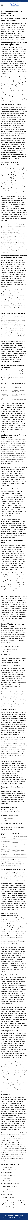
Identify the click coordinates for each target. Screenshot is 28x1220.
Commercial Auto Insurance (11, 1183)
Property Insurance (8, 1189)
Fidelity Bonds (7, 1178)
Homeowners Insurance (13, 104)
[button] (2, 5)
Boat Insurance (7, 1194)
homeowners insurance (19, 628)
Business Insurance (8, 1167)
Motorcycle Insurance (9, 1175)
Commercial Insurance (9, 1170)
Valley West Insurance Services (13, 1123)
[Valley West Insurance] (15, 5)
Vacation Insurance (8, 1197)
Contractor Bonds (8, 1181)
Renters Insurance (8, 1192)
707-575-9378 (9, 16)
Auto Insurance (7, 1172)
